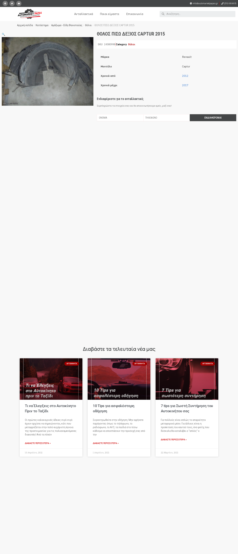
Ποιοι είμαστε (109, 14)
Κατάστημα (42, 25)
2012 (185, 75)
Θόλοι (88, 25)
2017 (185, 85)
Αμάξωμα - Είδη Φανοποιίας (66, 25)
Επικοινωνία (134, 14)
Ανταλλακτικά (83, 14)
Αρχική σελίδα (25, 25)
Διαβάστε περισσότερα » (38, 443)
